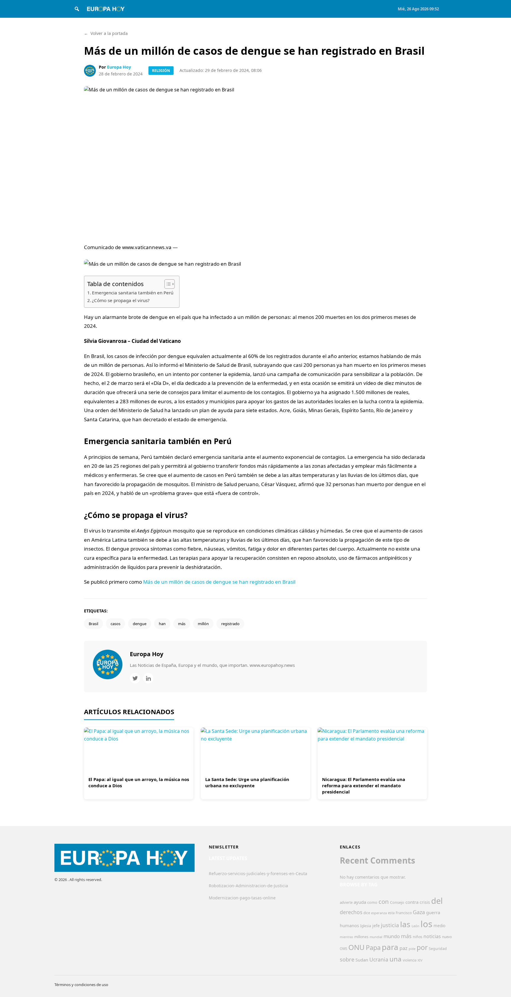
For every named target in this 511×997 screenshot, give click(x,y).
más (181, 623)
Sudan (361, 960)
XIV (420, 960)
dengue (139, 623)
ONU (356, 947)
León (415, 926)
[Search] (77, 9)
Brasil (93, 623)
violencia (409, 960)
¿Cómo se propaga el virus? (121, 300)
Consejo (397, 902)
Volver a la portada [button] (106, 33)
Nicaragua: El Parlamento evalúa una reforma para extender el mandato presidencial (363, 785)
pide (412, 949)
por (422, 947)
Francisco (404, 912)
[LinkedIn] (148, 678)
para (390, 947)
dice (366, 913)
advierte (346, 902)
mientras (346, 937)
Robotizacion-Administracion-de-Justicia (248, 885)
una (395, 959)
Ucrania (378, 959)
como (372, 902)
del (437, 900)
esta (391, 913)
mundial (376, 937)
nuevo (447, 937)
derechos (351, 912)
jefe (376, 925)
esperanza (379, 913)
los (426, 924)
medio (439, 925)
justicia (390, 925)
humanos (349, 925)
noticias (432, 936)
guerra (433, 912)
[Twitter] (135, 678)
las (405, 924)
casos (115, 623)
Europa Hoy (119, 67)
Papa (373, 947)
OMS (343, 948)
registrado (230, 623)
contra (411, 902)
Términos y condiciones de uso (81, 984)
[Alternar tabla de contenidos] (166, 284)
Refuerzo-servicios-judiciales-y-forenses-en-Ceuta (258, 873)
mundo (392, 936)
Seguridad (438, 948)
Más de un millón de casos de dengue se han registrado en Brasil (219, 581)
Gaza (419, 912)
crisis (425, 902)
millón (203, 623)
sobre (347, 959)
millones (361, 936)
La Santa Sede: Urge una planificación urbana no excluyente (247, 782)
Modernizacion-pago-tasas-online (242, 898)
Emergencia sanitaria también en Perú (132, 293)
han (162, 623)
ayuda (360, 902)
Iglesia (365, 925)
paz (403, 948)
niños (417, 936)
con (384, 901)
